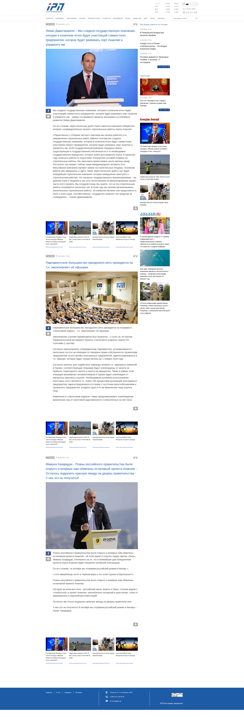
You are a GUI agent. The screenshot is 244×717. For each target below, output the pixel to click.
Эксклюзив (145, 75)
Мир (145, 18)
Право (127, 18)
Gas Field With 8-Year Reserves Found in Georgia (125, 238)
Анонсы (160, 18)
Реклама (78, 692)
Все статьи (163, 110)
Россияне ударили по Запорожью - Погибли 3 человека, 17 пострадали (155, 59)
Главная (49, 18)
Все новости (162, 67)
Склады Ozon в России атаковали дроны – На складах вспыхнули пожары (153, 46)
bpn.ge (157, 3)
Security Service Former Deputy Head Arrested (103, 238)
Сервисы (67, 692)
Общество (137, 18)
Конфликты (118, 18)
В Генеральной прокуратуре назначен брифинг (152, 34)
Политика (60, 18)
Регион (82, 18)
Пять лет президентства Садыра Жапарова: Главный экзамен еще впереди (153, 103)
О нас (58, 692)
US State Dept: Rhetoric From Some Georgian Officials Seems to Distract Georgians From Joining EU (56, 240)
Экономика (72, 18)
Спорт (152, 18)
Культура (106, 18)
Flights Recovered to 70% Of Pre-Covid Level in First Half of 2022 (79, 239)
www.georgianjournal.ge (54, 247)
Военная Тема (94, 18)
